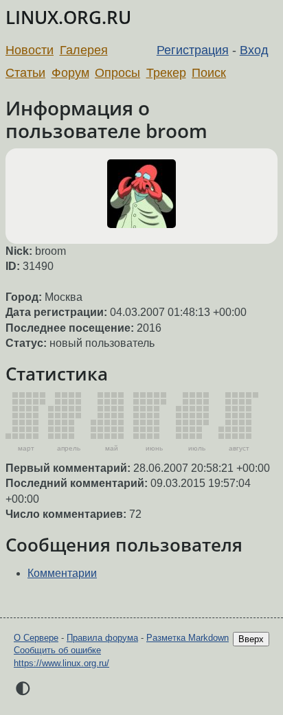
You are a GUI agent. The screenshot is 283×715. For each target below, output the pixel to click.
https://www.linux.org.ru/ (61, 663)
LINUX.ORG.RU (68, 17)
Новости (29, 50)
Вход (254, 50)
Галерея (84, 50)
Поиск (209, 73)
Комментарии (62, 573)
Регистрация (193, 50)
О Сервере (36, 638)
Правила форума (102, 638)
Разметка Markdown (187, 638)
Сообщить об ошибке (57, 650)
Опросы (117, 73)
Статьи (25, 73)
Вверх (251, 639)
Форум (70, 73)
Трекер (166, 73)
